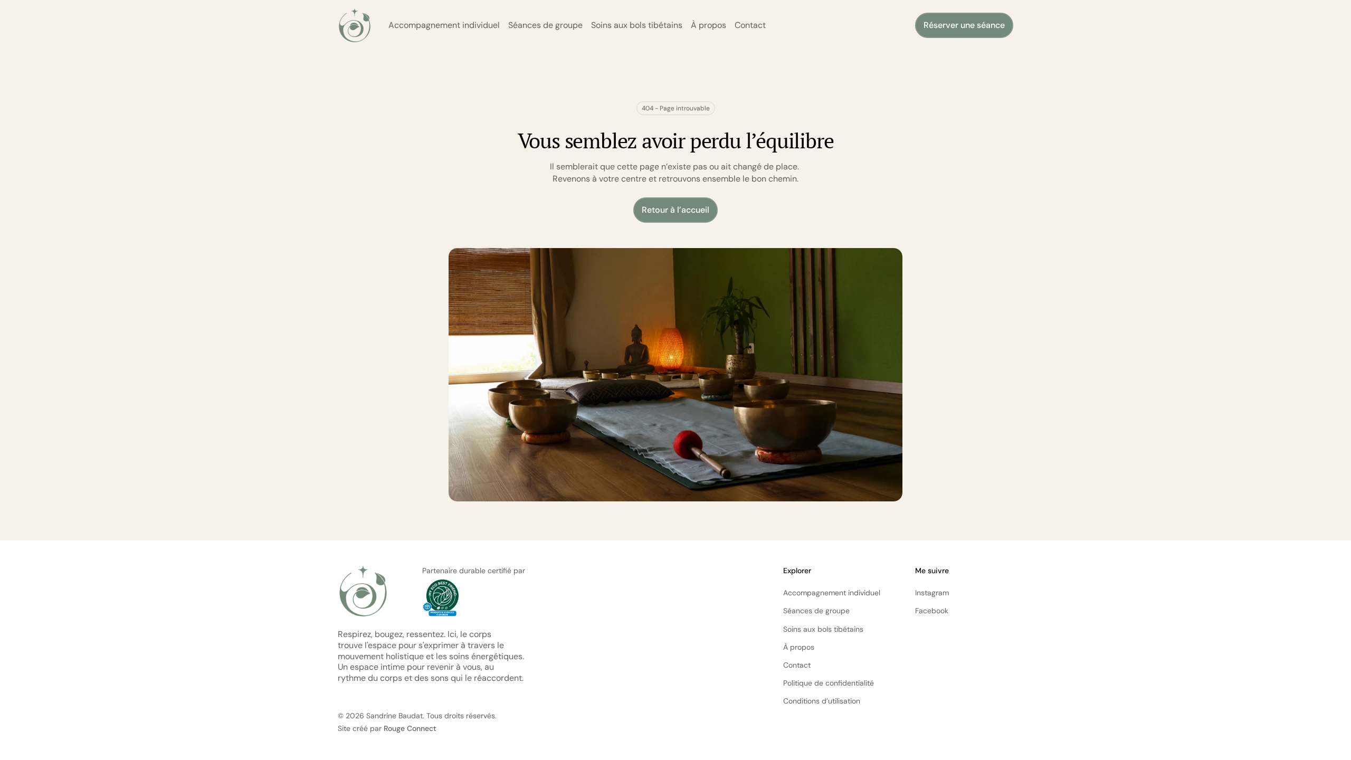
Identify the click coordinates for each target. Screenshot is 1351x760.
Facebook (931, 610)
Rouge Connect (410, 728)
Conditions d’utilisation (821, 701)
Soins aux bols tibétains (636, 25)
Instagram (932, 592)
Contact (750, 25)
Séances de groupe (545, 25)
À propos (708, 25)
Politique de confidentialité (828, 683)
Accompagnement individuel (444, 25)
